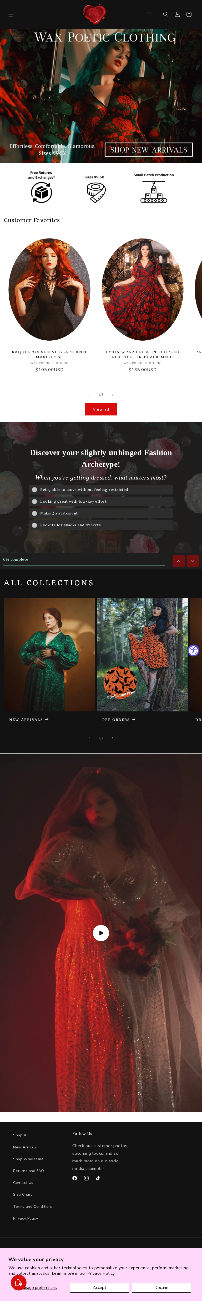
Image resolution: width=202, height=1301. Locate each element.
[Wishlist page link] (149, 14)
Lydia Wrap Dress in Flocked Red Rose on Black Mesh (142, 355)
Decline (161, 1287)
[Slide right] (112, 394)
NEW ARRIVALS (26, 720)
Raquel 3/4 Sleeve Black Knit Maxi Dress (49, 355)
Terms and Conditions (33, 1206)
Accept (99, 1287)
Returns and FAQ (28, 1170)
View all (101, 409)
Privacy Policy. (101, 1273)
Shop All (21, 1135)
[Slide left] (89, 394)
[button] (11, 14)
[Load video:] (101, 933)
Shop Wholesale (28, 1159)
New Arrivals (25, 1147)
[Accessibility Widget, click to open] (193, 651)
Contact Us (23, 1182)
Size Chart (22, 1194)
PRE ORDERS (116, 720)
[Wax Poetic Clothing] (95, 14)
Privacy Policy (25, 1218)
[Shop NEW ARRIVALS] (101, 96)
